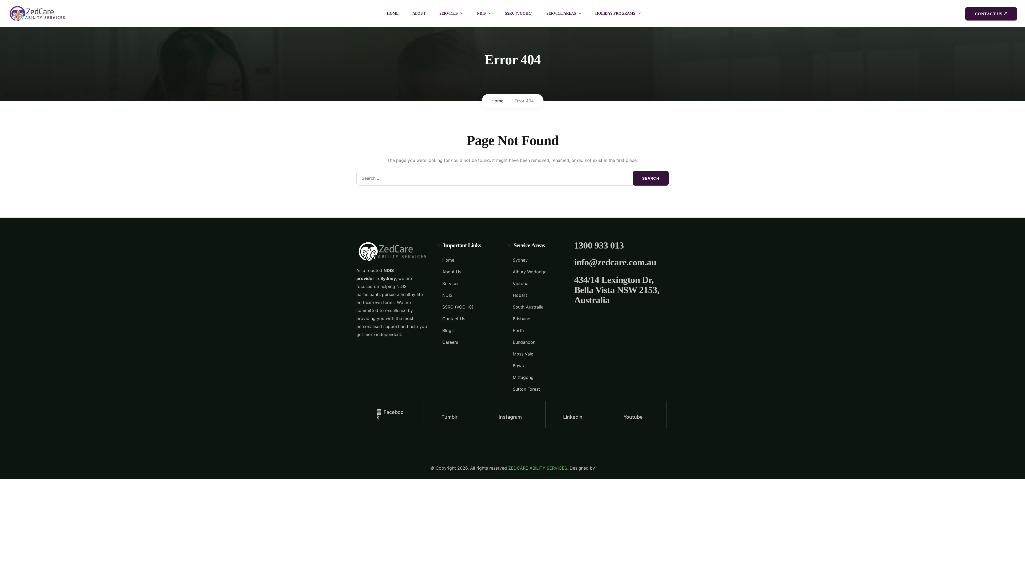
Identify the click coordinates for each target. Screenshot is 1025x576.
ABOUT (418, 13)
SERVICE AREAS (561, 13)
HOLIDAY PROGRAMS (615, 13)
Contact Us (453, 318)
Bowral (520, 365)
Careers (450, 342)
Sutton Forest (526, 389)
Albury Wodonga (529, 271)
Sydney (520, 260)
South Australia (528, 307)
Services (450, 283)
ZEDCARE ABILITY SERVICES (537, 468)
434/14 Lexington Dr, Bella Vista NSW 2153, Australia (616, 290)
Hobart (520, 295)
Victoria (521, 283)
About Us (451, 271)
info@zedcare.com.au (615, 262)
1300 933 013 (599, 245)
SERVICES (448, 13)
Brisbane (521, 318)
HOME (393, 13)
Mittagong (523, 377)
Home (448, 260)
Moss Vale (523, 354)
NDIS (481, 13)
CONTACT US (988, 14)
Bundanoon (524, 342)
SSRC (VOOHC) (519, 13)
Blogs (448, 330)
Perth (518, 330)
